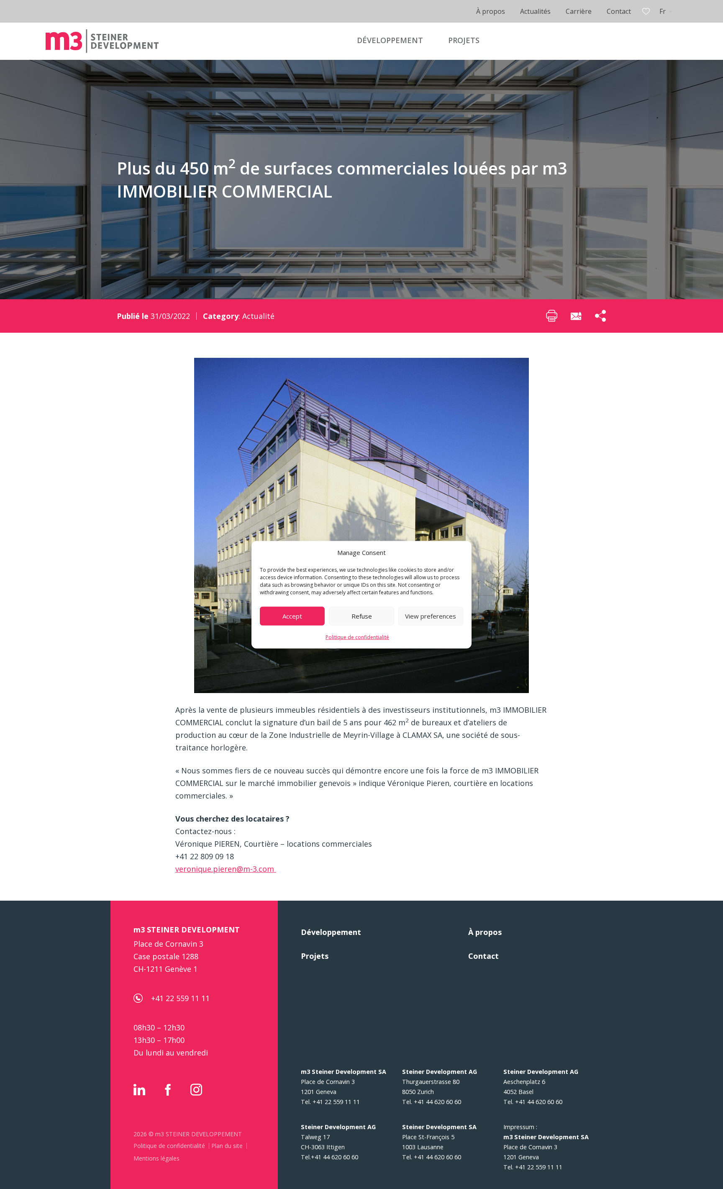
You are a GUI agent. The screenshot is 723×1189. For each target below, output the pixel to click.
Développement (331, 932)
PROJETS (463, 40)
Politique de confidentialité (357, 636)
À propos (490, 11)
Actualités (535, 11)
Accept (292, 616)
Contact (619, 11)
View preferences (430, 616)
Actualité (258, 316)
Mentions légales (156, 1158)
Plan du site (227, 1146)
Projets (314, 956)
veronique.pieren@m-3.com (225, 869)
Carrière (579, 11)
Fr (662, 11)
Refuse (361, 616)
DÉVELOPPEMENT (390, 40)
